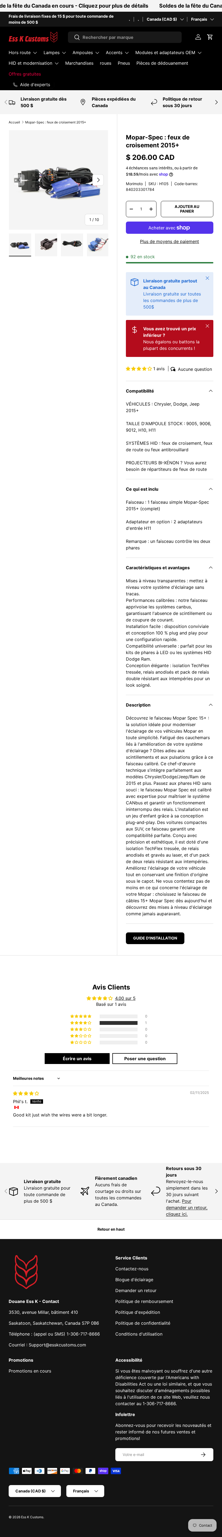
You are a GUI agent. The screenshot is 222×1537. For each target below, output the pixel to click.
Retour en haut (111, 1229)
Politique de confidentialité (142, 1323)
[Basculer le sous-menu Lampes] (64, 52)
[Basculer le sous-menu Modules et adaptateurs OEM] (199, 52)
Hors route (20, 52)
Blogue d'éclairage (134, 1279)
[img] (26, 1093)
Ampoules (83, 52)
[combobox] (125, 37)
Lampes (52, 52)
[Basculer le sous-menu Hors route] (35, 52)
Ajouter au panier (187, 208)
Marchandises (79, 63)
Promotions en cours (30, 1371)
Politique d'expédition (137, 1312)
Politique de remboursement (144, 1301)
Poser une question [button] (145, 1058)
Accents (114, 52)
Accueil (14, 122)
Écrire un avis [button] (77, 1058)
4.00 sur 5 (125, 998)
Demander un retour (135, 1290)
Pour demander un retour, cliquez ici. (186, 1207)
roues (105, 63)
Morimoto (134, 183)
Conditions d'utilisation (138, 1334)
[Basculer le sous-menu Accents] (126, 52)
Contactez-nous (131, 1268)
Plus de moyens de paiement (169, 241)
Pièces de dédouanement (162, 63)
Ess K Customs (32, 1517)
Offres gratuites (25, 74)
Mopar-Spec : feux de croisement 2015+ (55, 122)
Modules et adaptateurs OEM (165, 52)
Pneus (124, 63)
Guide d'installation (155, 938)
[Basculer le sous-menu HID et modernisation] (56, 63)
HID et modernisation (30, 63)
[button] (210, 37)
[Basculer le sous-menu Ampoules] (97, 52)
